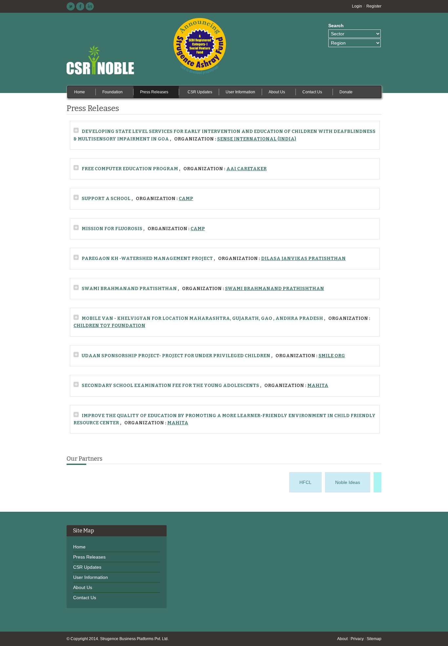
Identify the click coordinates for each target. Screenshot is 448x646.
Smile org (331, 356)
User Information (90, 577)
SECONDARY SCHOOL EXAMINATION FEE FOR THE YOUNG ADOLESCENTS (170, 385)
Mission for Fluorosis (112, 228)
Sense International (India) (256, 139)
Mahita (317, 385)
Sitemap (374, 639)
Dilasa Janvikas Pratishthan (303, 258)
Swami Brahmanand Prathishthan (274, 288)
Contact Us (84, 597)
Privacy (357, 639)
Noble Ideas (344, 482)
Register (373, 6)
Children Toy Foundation (109, 325)
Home (79, 546)
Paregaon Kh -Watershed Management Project (147, 258)
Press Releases (89, 557)
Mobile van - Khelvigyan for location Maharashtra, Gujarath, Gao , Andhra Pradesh (202, 318)
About (342, 639)
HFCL (302, 482)
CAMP (186, 198)
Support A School (106, 198)
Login (357, 6)
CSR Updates (87, 567)
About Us (82, 587)
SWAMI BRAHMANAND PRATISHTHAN (129, 288)
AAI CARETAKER (246, 169)
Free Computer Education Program (130, 169)
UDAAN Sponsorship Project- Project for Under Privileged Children (176, 356)
